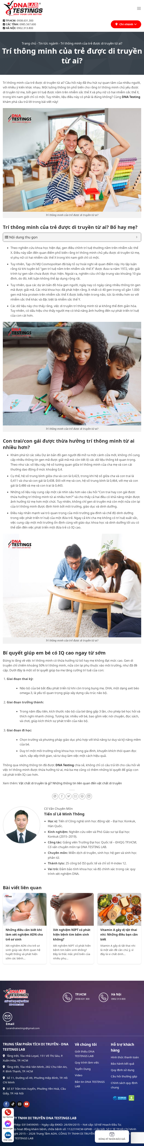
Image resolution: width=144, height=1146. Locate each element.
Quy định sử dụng (122, 1070)
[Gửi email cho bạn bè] (75, 796)
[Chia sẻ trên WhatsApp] (55, 796)
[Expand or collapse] (136, 237)
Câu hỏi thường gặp (124, 1076)
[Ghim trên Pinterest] (82, 796)
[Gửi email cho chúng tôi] (20, 1104)
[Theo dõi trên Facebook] (6, 1104)
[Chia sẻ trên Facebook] (62, 796)
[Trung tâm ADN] (23, 8)
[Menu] (139, 8)
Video (78, 1075)
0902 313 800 (118, 999)
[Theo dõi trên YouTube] (26, 1104)
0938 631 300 (82, 999)
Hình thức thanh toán (125, 1057)
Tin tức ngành (48, 43)
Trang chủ (29, 43)
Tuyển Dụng (83, 1069)
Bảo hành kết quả (122, 1063)
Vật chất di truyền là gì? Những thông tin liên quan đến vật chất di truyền (70, 783)
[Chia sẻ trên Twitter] (68, 796)
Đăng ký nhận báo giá (112, 1139)
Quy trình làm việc (87, 1062)
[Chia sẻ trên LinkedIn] (89, 796)
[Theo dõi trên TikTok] (13, 1104)
